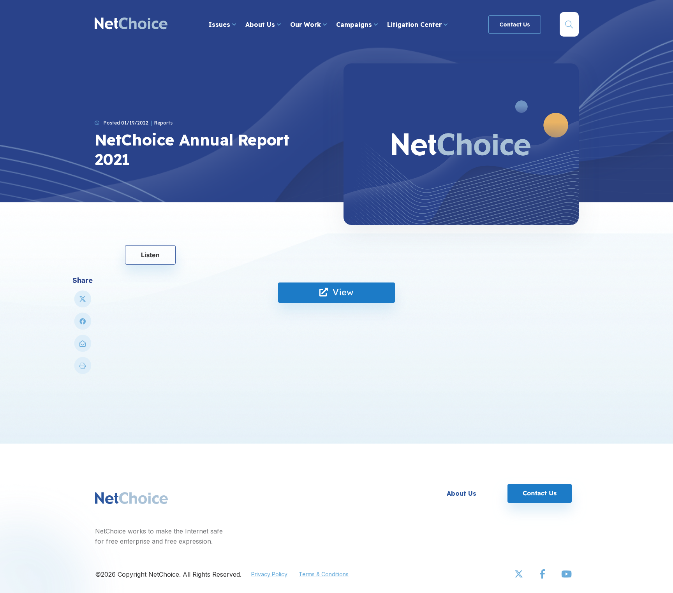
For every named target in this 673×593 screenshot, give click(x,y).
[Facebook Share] (82, 324)
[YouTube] (566, 574)
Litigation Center (415, 24)
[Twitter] (519, 574)
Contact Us (514, 24)
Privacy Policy (269, 574)
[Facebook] (543, 574)
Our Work (306, 24)
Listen (150, 255)
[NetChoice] (131, 24)
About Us (261, 24)
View (341, 292)
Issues (220, 24)
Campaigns (355, 24)
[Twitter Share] (82, 302)
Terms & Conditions (324, 574)
